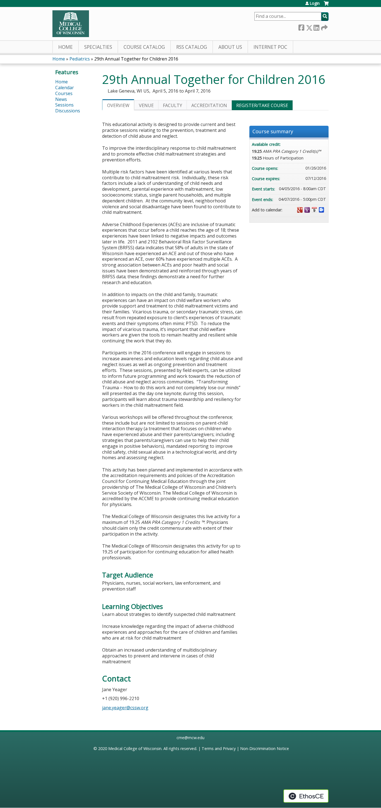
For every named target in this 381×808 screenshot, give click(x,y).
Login (315, 3)
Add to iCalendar (314, 209)
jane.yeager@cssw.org (125, 708)
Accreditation (209, 105)
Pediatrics (79, 59)
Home (65, 47)
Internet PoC (270, 47)
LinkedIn (316, 26)
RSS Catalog (191, 47)
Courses (64, 93)
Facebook (301, 26)
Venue (146, 105)
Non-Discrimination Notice (264, 748)
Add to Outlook (321, 210)
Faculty (172, 105)
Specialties (98, 47)
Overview (118, 105)
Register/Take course (262, 105)
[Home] (70, 23)
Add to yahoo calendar (307, 210)
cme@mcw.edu (190, 737)
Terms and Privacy (219, 748)
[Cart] (326, 5)
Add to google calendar (300, 210)
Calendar (64, 87)
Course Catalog (144, 47)
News (61, 99)
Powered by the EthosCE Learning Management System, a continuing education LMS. (306, 796)
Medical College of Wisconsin (134, 748)
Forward (324, 26)
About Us (230, 47)
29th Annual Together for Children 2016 (136, 59)
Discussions (67, 111)
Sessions (64, 105)
